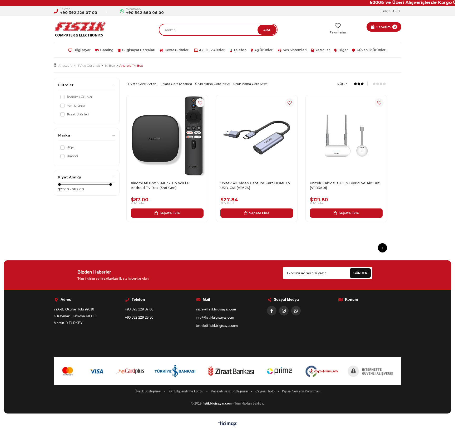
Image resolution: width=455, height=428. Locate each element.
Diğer (343, 50)
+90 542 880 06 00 (145, 13)
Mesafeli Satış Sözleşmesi (229, 391)
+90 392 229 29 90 (139, 317)
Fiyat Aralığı (69, 177)
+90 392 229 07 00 (78, 13)
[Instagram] (284, 310)
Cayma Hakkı (265, 391)
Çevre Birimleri (177, 50)
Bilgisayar (82, 50)
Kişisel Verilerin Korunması (301, 391)
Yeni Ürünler (76, 106)
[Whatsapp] (296, 310)
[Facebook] (271, 310)
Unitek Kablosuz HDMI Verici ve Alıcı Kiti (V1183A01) (345, 185)
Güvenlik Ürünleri (372, 50)
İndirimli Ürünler (79, 97)
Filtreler (65, 85)
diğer (71, 147)
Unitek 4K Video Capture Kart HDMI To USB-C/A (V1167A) (255, 185)
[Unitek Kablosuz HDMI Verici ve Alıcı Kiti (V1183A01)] (346, 135)
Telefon (239, 50)
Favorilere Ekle (200, 102)
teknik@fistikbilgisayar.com (217, 326)
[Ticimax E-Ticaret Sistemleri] (227, 424)
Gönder (360, 273)
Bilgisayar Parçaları (138, 50)
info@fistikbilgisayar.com (215, 317)
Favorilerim (338, 32)
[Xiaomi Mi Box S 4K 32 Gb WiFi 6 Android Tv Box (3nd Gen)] (167, 135)
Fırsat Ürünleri (78, 114)
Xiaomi (72, 156)
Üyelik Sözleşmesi (148, 391)
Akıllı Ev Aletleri (212, 50)
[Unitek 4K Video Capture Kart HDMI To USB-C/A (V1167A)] (256, 135)
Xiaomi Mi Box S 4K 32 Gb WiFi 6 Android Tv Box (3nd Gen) (160, 185)
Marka (64, 135)
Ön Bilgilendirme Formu (186, 391)
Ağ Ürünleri (264, 50)
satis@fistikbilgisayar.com (216, 309)
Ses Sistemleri (295, 50)
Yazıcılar (322, 50)
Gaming (106, 50)
